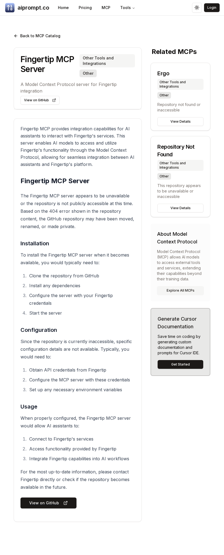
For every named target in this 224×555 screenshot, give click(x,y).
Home (63, 7)
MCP (106, 7)
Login (211, 7)
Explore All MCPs (180, 290)
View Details (180, 121)
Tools (125, 7)
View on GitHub (36, 100)
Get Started (180, 364)
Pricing (85, 7)
